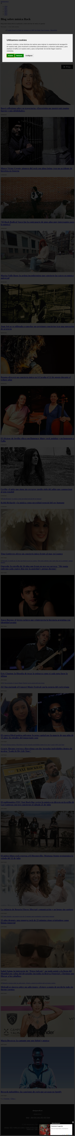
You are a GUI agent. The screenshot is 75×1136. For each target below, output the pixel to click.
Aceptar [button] (10, 55)
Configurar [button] (29, 55)
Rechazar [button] (19, 55)
